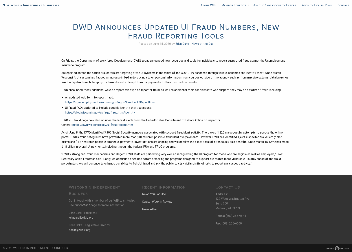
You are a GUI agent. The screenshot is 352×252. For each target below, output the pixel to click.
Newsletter (149, 209)
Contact (343, 5)
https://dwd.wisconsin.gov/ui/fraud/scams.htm (102, 125)
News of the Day (202, 43)
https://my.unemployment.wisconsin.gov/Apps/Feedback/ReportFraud (110, 102)
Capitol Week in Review (157, 201)
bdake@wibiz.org (79, 230)
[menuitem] (208, 5)
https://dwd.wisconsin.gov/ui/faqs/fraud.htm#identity (100, 112)
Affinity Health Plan (317, 5)
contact (84, 205)
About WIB (208, 5)
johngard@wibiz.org (81, 217)
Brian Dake (182, 43)
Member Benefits (233, 5)
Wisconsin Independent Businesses (29, 5)
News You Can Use (154, 194)
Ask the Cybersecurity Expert (274, 5)
